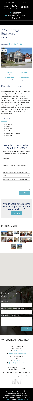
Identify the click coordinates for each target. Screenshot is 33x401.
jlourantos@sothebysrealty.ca (17, 363)
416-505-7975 (16, 13)
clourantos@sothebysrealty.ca (17, 15)
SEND (24, 192)
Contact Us (8, 399)
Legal (28, 397)
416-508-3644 (17, 351)
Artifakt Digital (23, 399)
